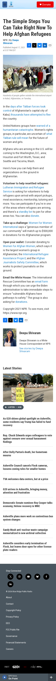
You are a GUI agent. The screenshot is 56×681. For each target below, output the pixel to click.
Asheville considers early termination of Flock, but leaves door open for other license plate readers (27, 546)
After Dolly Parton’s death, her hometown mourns (25, 453)
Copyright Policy (13, 610)
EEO (8, 623)
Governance (11, 636)
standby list (25, 211)
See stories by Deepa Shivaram (31, 350)
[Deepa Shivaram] (9, 337)
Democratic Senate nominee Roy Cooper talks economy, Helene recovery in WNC (27, 504)
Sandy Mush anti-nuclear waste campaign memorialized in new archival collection (25, 531)
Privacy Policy (12, 617)
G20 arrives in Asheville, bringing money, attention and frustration (25, 491)
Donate (46, 4)
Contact (9, 604)
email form (41, 281)
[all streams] (52, 677)
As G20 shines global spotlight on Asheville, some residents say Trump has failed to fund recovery (27, 422)
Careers (9, 649)
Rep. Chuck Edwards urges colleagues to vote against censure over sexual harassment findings (27, 439)
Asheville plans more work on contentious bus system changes (28, 518)
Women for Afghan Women (19, 246)
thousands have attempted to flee (31, 114)
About (9, 597)
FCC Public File (12, 630)
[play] (4, 677)
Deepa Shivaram (11, 41)
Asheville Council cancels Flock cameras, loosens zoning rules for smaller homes (25, 467)
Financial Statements (16, 643)
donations (21, 301)
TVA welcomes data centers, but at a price (25, 479)
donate (35, 215)
